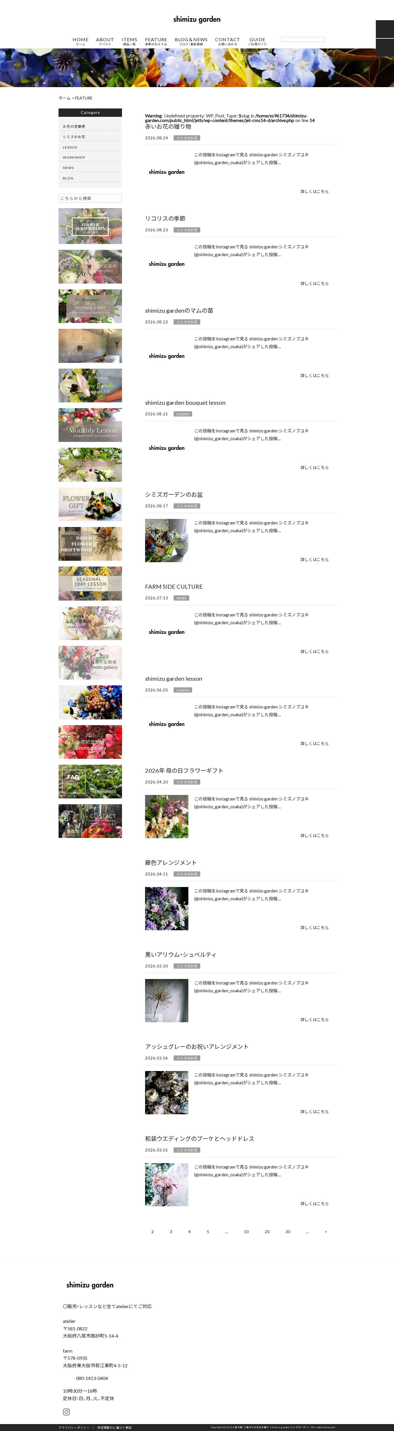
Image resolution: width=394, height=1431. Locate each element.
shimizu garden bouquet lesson (185, 402)
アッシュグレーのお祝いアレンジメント (197, 1046)
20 (267, 1231)
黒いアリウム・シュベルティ (181, 954)
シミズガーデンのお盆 (174, 494)
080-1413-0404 (91, 1377)
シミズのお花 (187, 137)
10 (246, 1231)
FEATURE (156, 41)
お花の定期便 (74, 126)
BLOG (68, 178)
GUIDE (257, 41)
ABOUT (105, 41)
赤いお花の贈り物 (168, 126)
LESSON (183, 414)
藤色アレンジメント (171, 862)
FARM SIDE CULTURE (174, 586)
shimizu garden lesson (173, 678)
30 (288, 1231)
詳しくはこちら (315, 191)
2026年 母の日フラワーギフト (184, 770)
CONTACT (227, 41)
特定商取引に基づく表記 (114, 1427)
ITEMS (129, 41)
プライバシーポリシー (74, 1427)
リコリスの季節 (165, 218)
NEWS (181, 598)
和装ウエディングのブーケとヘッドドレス (199, 1138)
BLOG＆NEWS (191, 41)
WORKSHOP (74, 157)
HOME (81, 41)
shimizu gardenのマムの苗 (179, 310)
